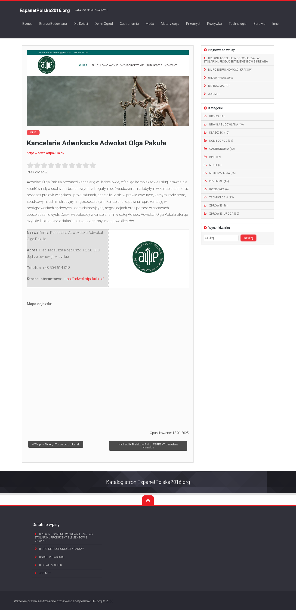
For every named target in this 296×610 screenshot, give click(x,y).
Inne (275, 23)
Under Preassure (220, 77)
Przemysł (193, 23)
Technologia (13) (221, 197)
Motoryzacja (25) (222, 173)
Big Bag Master (219, 86)
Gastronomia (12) (222, 148)
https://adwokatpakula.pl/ (46, 153)
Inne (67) (215, 157)
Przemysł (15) (219, 181)
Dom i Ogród (104, 23)
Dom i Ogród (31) (221, 140)
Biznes (27, 23)
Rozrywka (214, 23)
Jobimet (214, 94)
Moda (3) (215, 165)
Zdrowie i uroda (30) (224, 213)
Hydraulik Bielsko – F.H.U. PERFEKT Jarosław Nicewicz (148, 446)
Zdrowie (259, 23)
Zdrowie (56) (218, 205)
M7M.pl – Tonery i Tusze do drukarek (56, 444)
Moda (150, 23)
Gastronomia (129, 23)
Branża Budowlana (53, 23)
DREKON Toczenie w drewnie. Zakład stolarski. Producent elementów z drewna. (236, 60)
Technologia (238, 23)
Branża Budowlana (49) (226, 124)
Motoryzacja (170, 23)
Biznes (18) (217, 116)
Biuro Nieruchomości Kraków (230, 69)
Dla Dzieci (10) (219, 132)
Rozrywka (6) (219, 189)
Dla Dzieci (81, 23)
